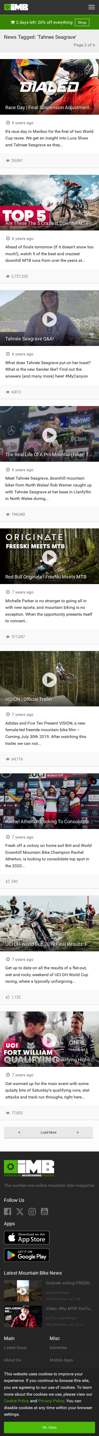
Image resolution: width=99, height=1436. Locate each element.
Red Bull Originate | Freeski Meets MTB (45, 577)
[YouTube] (44, 1213)
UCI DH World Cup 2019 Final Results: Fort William (52, 944)
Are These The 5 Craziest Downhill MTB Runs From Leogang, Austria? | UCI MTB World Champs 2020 (52, 223)
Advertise (58, 1347)
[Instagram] (33, 1213)
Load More (48, 1132)
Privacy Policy (51, 1400)
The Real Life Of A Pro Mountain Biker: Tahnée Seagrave (52, 454)
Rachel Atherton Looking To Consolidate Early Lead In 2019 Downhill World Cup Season (52, 821)
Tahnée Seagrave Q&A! (29, 338)
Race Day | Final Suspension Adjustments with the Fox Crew (52, 107)
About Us (12, 1359)
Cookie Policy (16, 1400)
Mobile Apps (61, 1359)
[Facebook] (8, 1213)
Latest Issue (15, 1347)
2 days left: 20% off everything (50, 22)
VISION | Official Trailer (28, 699)
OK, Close (49, 1427)
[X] (20, 1213)
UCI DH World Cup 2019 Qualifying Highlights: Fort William (52, 1059)
